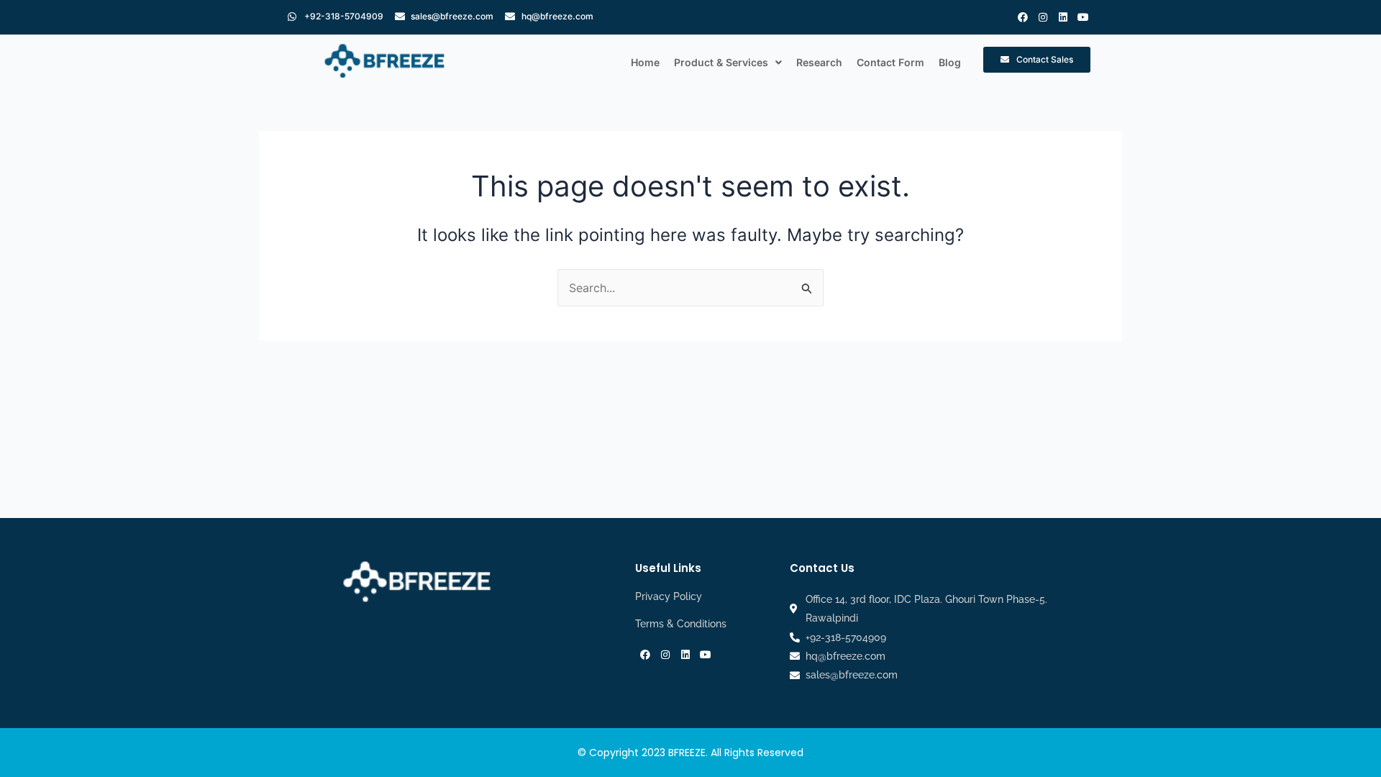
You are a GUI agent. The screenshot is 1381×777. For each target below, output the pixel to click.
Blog (950, 62)
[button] (728, 62)
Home (645, 62)
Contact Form (890, 62)
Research (819, 62)
